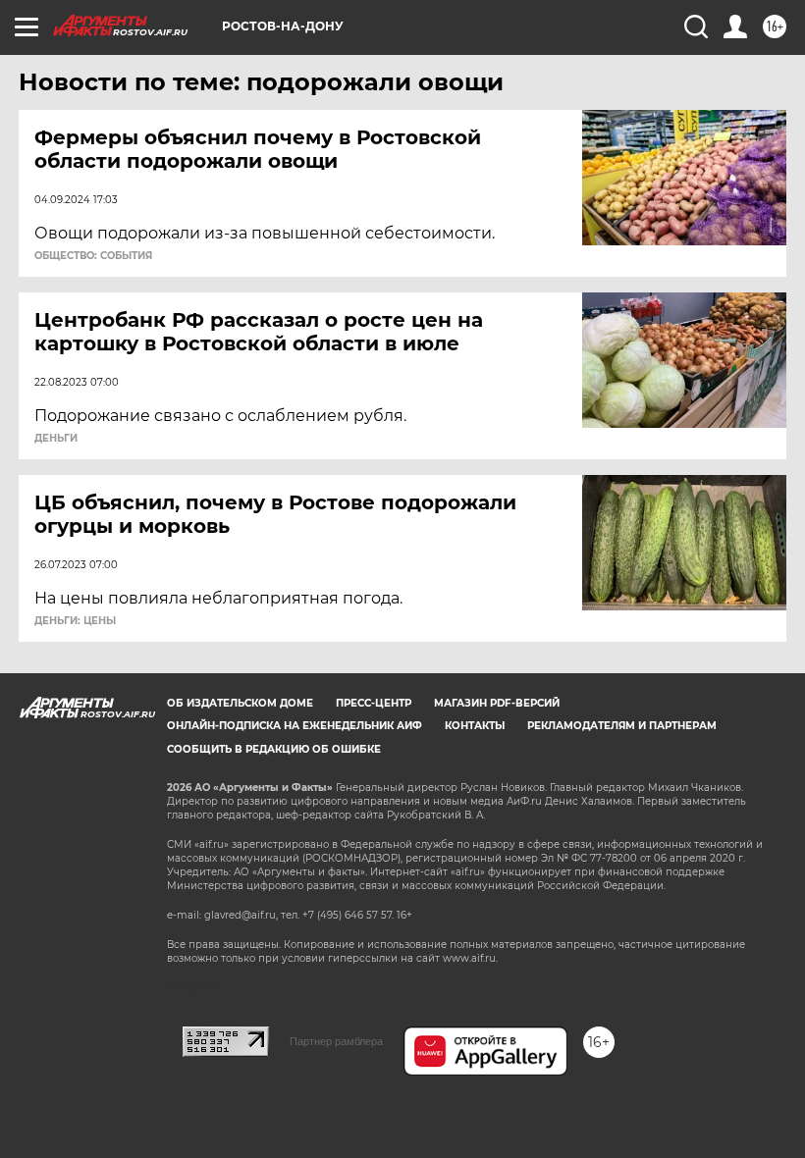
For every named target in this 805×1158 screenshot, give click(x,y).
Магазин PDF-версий (497, 703)
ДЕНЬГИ (56, 439)
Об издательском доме (240, 703)
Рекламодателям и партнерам (622, 725)
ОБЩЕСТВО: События (93, 256)
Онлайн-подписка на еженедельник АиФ (294, 725)
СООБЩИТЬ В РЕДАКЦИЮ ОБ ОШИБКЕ (274, 749)
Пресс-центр (373, 703)
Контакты (475, 725)
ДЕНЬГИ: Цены (75, 621)
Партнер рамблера (336, 1041)
